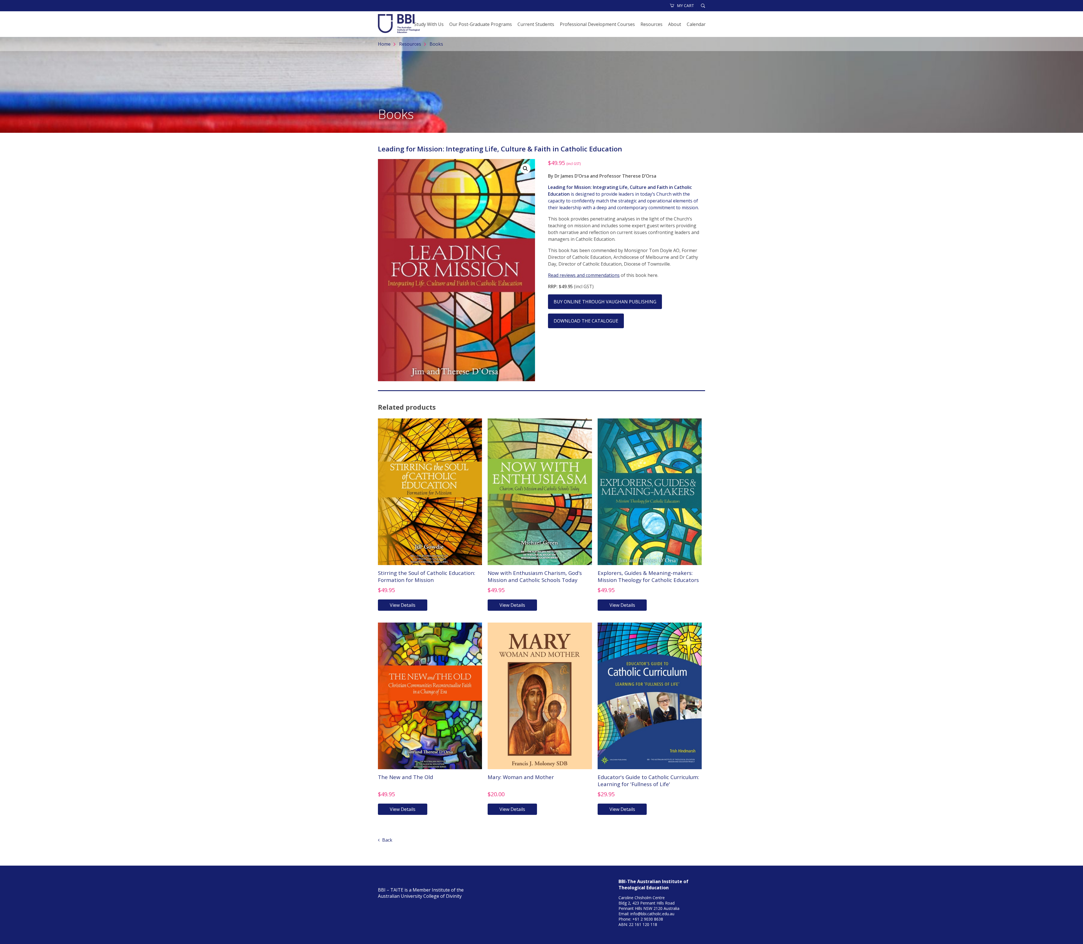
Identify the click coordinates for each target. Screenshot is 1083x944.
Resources (651, 24)
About (674, 24)
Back (386, 840)
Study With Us (429, 24)
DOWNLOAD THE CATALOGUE (586, 321)
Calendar (696, 24)
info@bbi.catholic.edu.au (652, 913)
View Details (402, 605)
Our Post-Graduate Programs (480, 24)
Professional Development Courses (597, 24)
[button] (525, 169)
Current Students (536, 24)
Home (384, 44)
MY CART (685, 5)
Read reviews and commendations (584, 275)
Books (436, 44)
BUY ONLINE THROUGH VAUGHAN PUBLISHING (605, 302)
